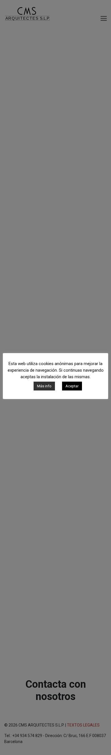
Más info (44, 386)
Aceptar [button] (72, 386)
